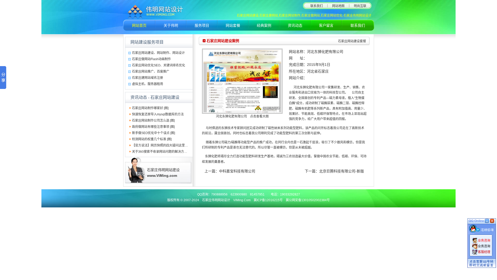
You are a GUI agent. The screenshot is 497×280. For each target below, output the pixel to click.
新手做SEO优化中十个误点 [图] (153, 133)
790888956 (219, 194)
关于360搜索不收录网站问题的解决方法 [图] (162, 151)
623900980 (239, 194)
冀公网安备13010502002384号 (308, 200)
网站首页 (139, 25)
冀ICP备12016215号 (268, 200)
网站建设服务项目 (147, 42)
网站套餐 (233, 25)
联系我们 (316, 6)
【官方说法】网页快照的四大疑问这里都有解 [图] (166, 145)
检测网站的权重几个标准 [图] (152, 139)
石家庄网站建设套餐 (352, 41)
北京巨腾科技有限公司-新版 (341, 171)
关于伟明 (171, 25)
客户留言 (326, 25)
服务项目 (202, 25)
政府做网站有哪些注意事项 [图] (153, 127)
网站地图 (338, 6)
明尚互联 (360, 6)
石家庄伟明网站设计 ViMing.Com (226, 200)
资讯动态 (295, 25)
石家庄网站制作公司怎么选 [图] (153, 120)
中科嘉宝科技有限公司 (237, 171)
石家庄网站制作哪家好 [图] (150, 108)
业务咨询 (484, 240)
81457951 (257, 194)
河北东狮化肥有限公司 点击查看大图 (242, 116)
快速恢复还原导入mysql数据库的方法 (158, 114)
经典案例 (264, 25)
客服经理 (484, 252)
